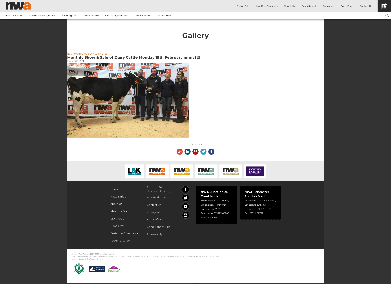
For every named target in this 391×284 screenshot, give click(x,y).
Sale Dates (384, 6)
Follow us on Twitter (185, 198)
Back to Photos (97, 53)
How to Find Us (156, 197)
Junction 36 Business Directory (159, 189)
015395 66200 (221, 213)
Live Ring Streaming (267, 6)
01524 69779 (256, 213)
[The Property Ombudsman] (104, 269)
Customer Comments (124, 233)
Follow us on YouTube (185, 206)
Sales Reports (309, 6)
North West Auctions (18, 6)
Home (114, 189)
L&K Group (134, 171)
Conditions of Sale (158, 226)
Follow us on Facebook (185, 189)
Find (387, 15)
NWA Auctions (157, 171)
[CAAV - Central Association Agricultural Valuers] (79, 269)
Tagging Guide (120, 240)
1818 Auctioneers (255, 171)
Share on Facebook (211, 152)
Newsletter (290, 6)
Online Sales (243, 6)
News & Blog (118, 196)
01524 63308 (265, 209)
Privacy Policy (155, 212)
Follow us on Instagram (185, 215)
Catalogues (329, 6)
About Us (116, 204)
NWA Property (181, 171)
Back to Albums (77, 53)
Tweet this (203, 152)
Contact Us (366, 6)
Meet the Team (120, 211)
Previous (72, 61)
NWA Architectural (230, 171)
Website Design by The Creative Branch (87, 259)
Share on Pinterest (195, 152)
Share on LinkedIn (188, 152)
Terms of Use (155, 219)
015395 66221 (213, 217)
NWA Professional (206, 171)
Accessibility (154, 234)
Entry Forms (347, 6)
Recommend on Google (180, 152)
